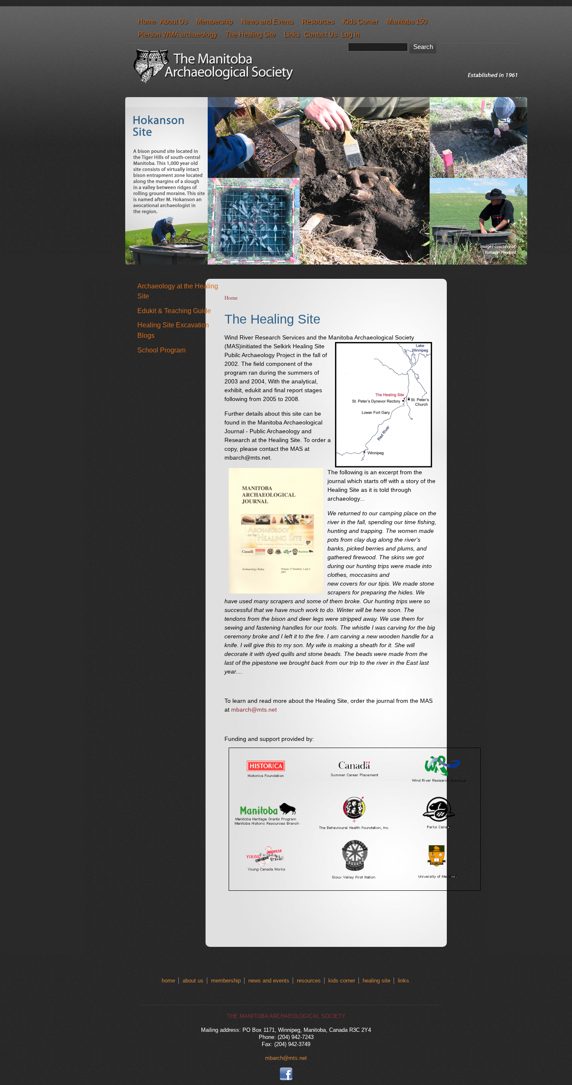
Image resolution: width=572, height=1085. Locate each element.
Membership (214, 21)
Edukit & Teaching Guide (174, 310)
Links (292, 34)
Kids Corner (360, 21)
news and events (268, 980)
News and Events (267, 21)
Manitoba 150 (406, 21)
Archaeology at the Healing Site (177, 291)
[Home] (328, 89)
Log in (350, 34)
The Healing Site (250, 34)
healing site (376, 980)
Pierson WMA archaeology (177, 34)
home (168, 980)
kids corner (341, 980)
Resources (318, 21)
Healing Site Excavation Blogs (173, 330)
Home (147, 21)
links (403, 980)
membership (226, 980)
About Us (174, 21)
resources (309, 980)
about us (193, 980)
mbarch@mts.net (254, 709)
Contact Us (320, 34)
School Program (161, 350)
